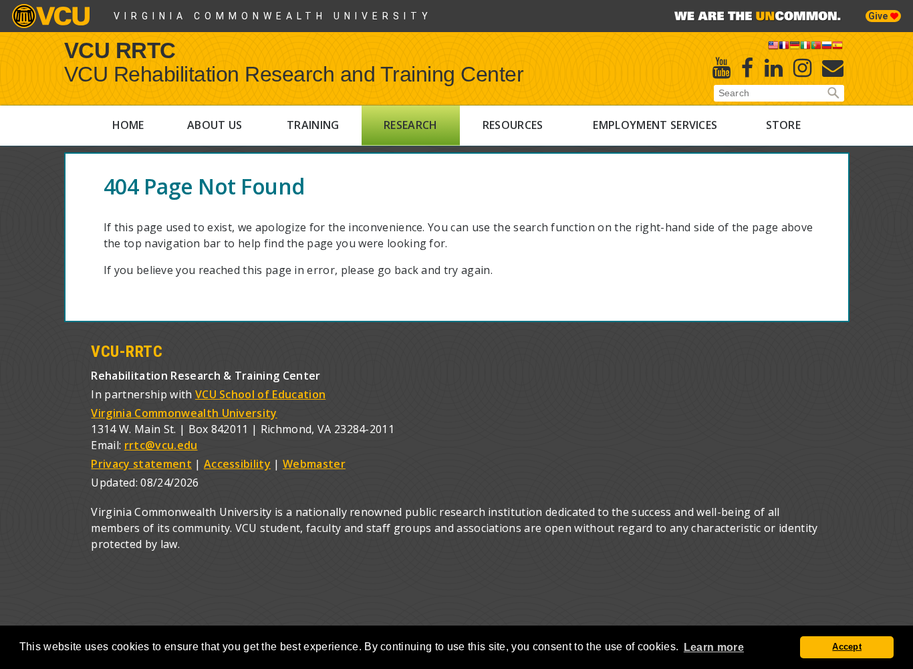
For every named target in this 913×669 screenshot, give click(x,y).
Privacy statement (141, 463)
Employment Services (655, 125)
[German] (794, 47)
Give (879, 16)
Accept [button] (847, 647)
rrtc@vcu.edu (161, 445)
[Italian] (805, 47)
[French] (784, 47)
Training (313, 125)
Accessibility (237, 463)
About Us (215, 125)
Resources (513, 125)
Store (783, 125)
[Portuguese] (816, 47)
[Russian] (826, 47)
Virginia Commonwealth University (273, 16)
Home (128, 125)
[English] (773, 47)
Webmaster (314, 463)
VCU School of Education (260, 394)
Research (411, 125)
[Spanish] (837, 47)
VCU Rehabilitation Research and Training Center (294, 74)
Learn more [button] (714, 647)
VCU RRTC (120, 49)
